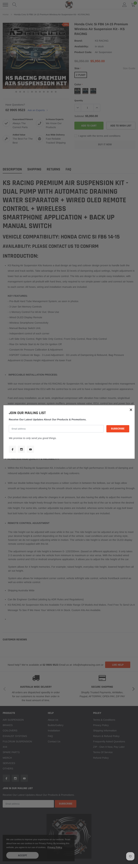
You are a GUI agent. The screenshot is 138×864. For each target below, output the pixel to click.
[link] (12, 449)
